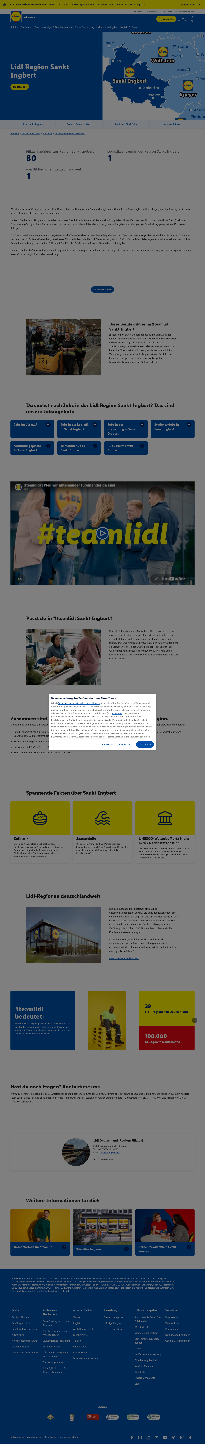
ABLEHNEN (108, 744)
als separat (117, 713)
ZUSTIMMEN (144, 744)
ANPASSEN (124, 744)
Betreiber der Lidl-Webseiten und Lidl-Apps (79, 703)
